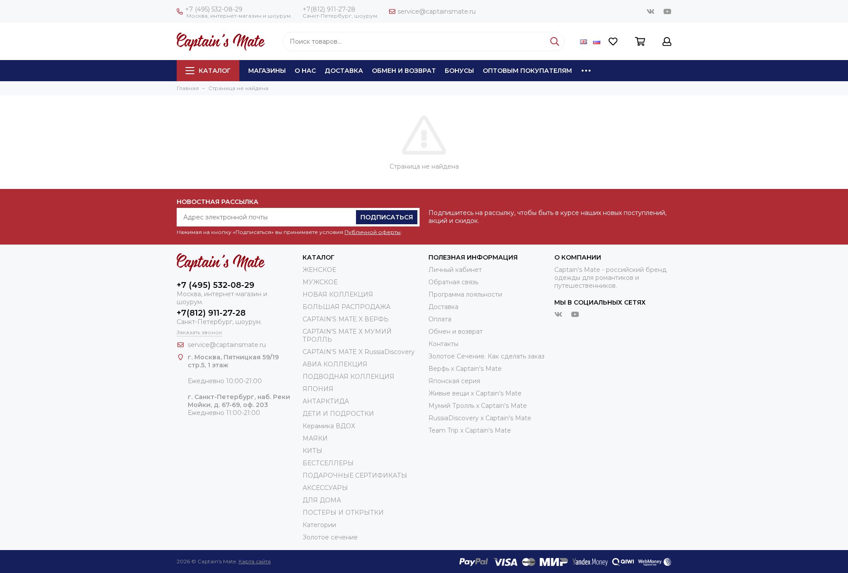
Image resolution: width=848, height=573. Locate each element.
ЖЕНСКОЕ (319, 270)
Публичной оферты (372, 232)
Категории (319, 525)
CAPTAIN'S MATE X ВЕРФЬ (346, 319)
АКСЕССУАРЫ (325, 488)
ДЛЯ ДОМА (322, 500)
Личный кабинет (455, 270)
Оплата (439, 319)
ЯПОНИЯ (318, 389)
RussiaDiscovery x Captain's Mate (479, 418)
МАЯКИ (315, 438)
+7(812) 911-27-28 (329, 9)
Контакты (443, 344)
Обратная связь (453, 282)
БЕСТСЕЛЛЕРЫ (328, 463)
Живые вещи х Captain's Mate (475, 393)
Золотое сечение (330, 537)
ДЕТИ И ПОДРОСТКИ (338, 414)
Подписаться (386, 217)
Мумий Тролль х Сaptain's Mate (477, 406)
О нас (305, 71)
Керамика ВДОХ (329, 426)
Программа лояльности (465, 294)
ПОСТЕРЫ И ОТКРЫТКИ (343, 512)
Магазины (267, 71)
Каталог (215, 71)
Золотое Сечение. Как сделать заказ (486, 356)
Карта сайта (254, 561)
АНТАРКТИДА (326, 401)
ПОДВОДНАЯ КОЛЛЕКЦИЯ (348, 377)
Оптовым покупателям (527, 71)
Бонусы (459, 71)
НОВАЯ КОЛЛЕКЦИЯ (338, 294)
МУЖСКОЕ (320, 282)
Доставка (344, 71)
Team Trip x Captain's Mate (469, 430)
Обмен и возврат (404, 71)
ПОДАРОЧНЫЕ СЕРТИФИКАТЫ (355, 475)
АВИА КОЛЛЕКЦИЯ (335, 364)
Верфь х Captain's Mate (465, 369)
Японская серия (454, 381)
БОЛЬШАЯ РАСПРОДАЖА (346, 307)
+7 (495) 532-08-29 (213, 9)
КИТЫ (312, 451)
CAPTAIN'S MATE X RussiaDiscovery (359, 352)
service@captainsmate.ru (437, 11)
